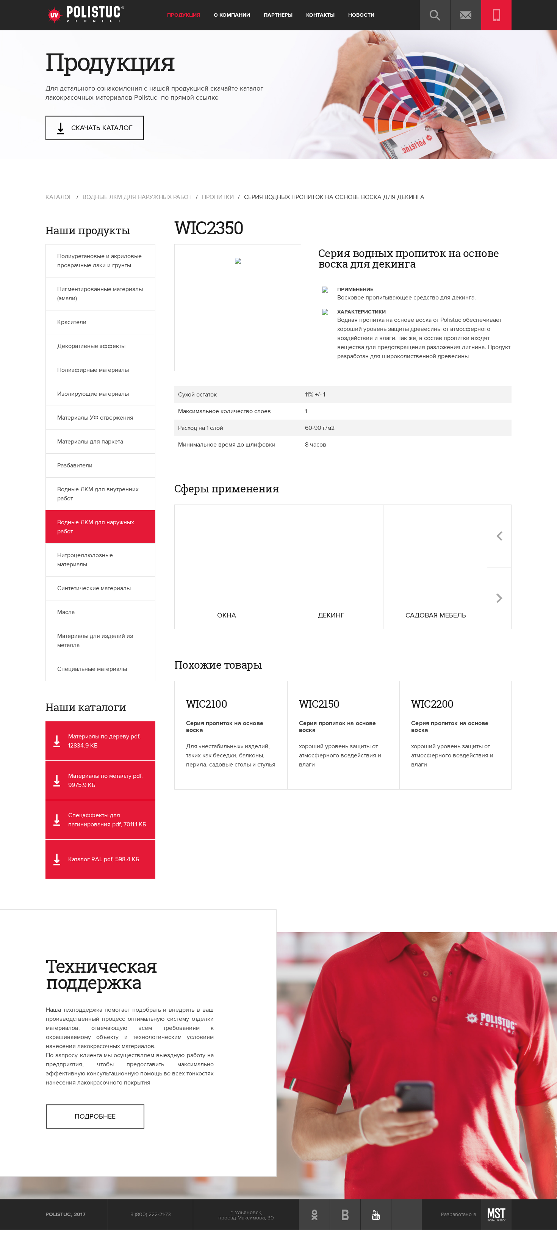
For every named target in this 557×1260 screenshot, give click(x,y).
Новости (361, 15)
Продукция (183, 15)
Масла (66, 612)
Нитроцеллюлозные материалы (85, 560)
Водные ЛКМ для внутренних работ (98, 494)
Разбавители (74, 465)
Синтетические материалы (94, 588)
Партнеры (278, 15)
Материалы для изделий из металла (95, 640)
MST (496, 1214)
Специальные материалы (92, 669)
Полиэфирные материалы (93, 370)
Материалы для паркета (90, 441)
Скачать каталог (101, 128)
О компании (232, 15)
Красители (71, 322)
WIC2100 (206, 704)
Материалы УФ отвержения (95, 418)
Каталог (58, 197)
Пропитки (218, 197)
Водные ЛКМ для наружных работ (137, 197)
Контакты (320, 15)
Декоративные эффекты (91, 346)
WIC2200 (432, 704)
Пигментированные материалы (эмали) (100, 293)
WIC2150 (319, 704)
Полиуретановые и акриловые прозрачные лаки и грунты (99, 260)
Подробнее (95, 1116)
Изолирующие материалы (93, 394)
